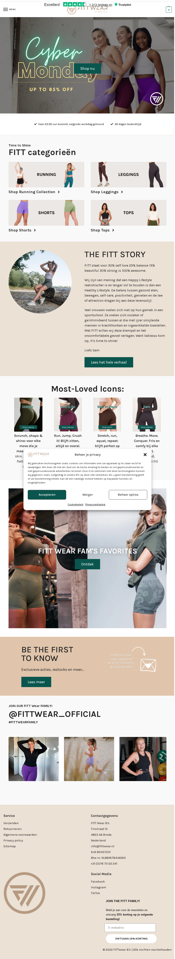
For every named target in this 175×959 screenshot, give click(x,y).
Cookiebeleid (75, 504)
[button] (145, 455)
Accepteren (47, 495)
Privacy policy (13, 840)
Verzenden (11, 823)
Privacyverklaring (95, 504)
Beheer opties (128, 495)
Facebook (98, 881)
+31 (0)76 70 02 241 (104, 863)
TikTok (95, 893)
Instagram (98, 887)
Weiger (87, 495)
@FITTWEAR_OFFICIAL (55, 714)
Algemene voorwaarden (20, 835)
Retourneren (12, 829)
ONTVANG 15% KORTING (131, 938)
